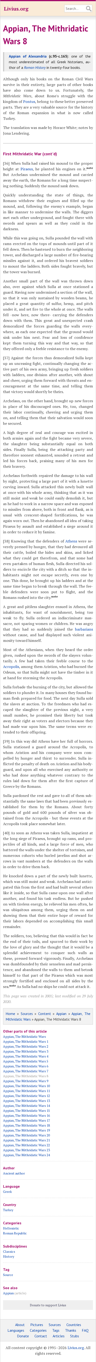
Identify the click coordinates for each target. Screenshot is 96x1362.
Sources (27, 1013)
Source (8, 1274)
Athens (71, 541)
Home (10, 1013)
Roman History (35, 67)
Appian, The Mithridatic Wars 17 (26, 1120)
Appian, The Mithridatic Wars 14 (26, 1105)
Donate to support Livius (48, 1305)
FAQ (85, 1330)
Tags (55, 1330)
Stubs (74, 1336)
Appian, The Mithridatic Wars (24, 1036)
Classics (9, 1251)
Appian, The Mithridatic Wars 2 (25, 1046)
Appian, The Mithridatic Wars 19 (26, 1130)
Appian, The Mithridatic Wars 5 (25, 1061)
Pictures (36, 1324)
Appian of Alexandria (28, 56)
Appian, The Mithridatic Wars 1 (25, 1041)
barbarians (84, 629)
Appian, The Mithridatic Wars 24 (26, 1155)
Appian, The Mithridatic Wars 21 (26, 1140)
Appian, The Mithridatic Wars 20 (26, 1135)
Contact (40, 1336)
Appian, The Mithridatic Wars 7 (25, 1071)
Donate (23, 1336)
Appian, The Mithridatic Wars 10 (26, 1086)
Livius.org (16, 8)
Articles (59, 1336)
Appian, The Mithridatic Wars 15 (26, 1110)
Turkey (8, 1210)
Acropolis (11, 666)
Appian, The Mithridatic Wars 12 (26, 1095)
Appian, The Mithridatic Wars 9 (25, 1081)
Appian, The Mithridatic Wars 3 (25, 1051)
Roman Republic (15, 1233)
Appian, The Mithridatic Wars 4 (25, 1056)
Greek (7, 1191)
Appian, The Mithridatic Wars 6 (25, 1066)
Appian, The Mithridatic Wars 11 (26, 1091)
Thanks (70, 1330)
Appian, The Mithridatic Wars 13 (26, 1100)
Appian (61, 1013)
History (8, 1256)
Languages (15, 1330)
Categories (38, 1330)
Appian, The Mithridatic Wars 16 (26, 1115)
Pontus (29, 101)
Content (44, 1013)
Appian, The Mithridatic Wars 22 (26, 1145)
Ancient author (14, 1173)
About (20, 1324)
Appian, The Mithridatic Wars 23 (26, 1150)
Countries (73, 1324)
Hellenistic (11, 1228)
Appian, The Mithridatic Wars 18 (26, 1125)
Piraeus (27, 169)
